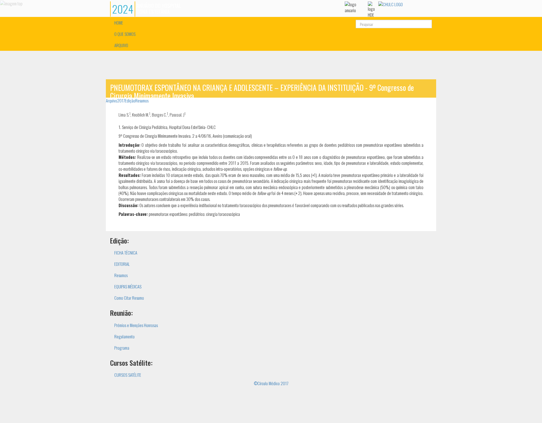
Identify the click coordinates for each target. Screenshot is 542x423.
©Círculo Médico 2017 (271, 383)
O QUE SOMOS (125, 34)
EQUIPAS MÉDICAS (127, 286)
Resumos (141, 100)
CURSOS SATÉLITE (127, 375)
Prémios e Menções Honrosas (136, 325)
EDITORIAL (122, 264)
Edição (130, 100)
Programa (121, 348)
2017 (121, 100)
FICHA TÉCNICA (125, 252)
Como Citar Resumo (129, 298)
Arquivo (111, 100)
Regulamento (124, 336)
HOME (118, 22)
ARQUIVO (121, 45)
